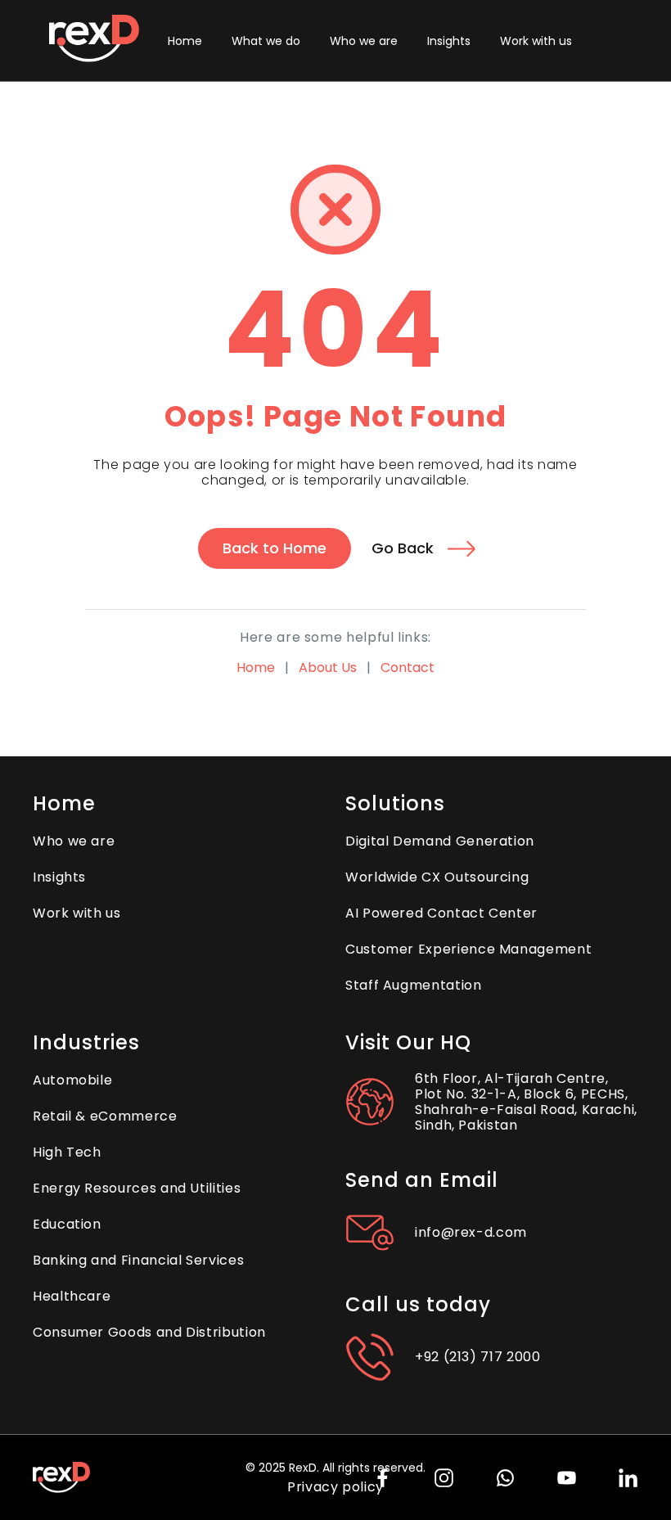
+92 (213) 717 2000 (478, 1356)
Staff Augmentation (413, 985)
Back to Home (274, 548)
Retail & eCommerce (105, 1116)
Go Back (403, 548)
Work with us (536, 41)
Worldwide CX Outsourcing (437, 877)
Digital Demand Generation (439, 841)
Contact (408, 667)
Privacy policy (335, 1486)
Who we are (364, 41)
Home (255, 667)
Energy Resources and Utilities (137, 1188)
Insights (449, 41)
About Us (328, 667)
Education (67, 1224)
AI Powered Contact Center (441, 913)
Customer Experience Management (468, 949)
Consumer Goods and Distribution (149, 1332)
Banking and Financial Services (138, 1260)
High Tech (67, 1152)
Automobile (72, 1080)
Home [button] (185, 41)
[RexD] (94, 41)
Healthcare (71, 1296)
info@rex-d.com (471, 1232)
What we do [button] (266, 41)
